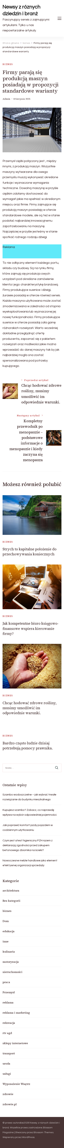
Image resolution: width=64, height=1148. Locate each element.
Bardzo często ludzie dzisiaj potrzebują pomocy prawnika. (28, 746)
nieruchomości (12, 972)
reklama (8, 1002)
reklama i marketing (16, 1013)
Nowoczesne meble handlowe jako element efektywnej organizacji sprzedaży (30, 863)
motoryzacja (11, 962)
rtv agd (7, 1033)
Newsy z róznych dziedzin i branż (21, 10)
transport (9, 1053)
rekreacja (9, 1023)
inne (6, 941)
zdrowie (8, 1094)
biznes (8, 64)
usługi (7, 1074)
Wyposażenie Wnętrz (16, 1084)
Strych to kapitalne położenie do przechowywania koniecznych (29, 552)
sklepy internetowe (15, 1043)
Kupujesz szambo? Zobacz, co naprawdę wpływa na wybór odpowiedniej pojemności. (30, 812)
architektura (11, 890)
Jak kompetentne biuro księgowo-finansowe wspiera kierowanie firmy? (31, 628)
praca (6, 982)
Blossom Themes (43, 1132)
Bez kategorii (11, 901)
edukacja (9, 931)
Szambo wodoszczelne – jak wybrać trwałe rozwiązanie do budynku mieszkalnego (29, 797)
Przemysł (9, 992)
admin (6, 99)
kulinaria (9, 951)
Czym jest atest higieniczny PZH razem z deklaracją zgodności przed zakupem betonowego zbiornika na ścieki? (28, 845)
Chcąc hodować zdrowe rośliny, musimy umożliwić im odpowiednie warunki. (30, 708)
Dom (6, 921)
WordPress (28, 1137)
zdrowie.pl (10, 1104)
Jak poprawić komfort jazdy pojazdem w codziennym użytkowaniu (28, 827)
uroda (6, 1063)
